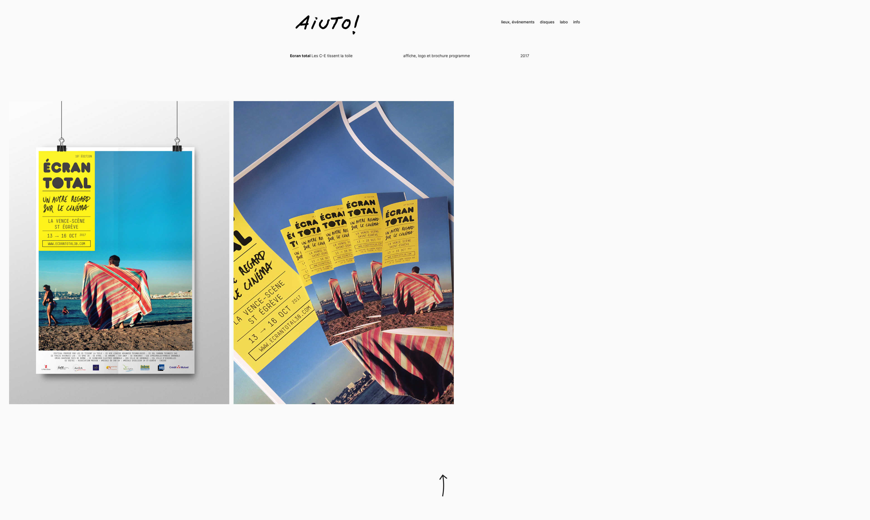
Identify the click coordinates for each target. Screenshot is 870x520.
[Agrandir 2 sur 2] (448, 107)
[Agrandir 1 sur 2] (223, 107)
